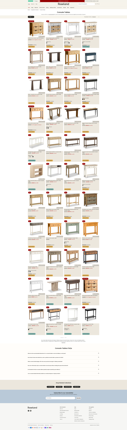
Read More (64, 342)
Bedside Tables (67, 386)
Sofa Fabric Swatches (78, 415)
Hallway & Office (53, 7)
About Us (61, 408)
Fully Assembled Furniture (64, 410)
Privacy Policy (91, 415)
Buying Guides (62, 412)
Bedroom (36, 7)
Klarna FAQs (91, 417)
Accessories (59, 7)
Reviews (61, 415)
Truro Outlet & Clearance (78, 419)
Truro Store (76, 417)
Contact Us (76, 412)
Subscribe (78, 398)
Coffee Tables (50, 386)
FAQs (75, 408)
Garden (64, 7)
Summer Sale (51, 14)
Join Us (61, 419)
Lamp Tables (77, 386)
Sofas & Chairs (42, 7)
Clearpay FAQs (91, 419)
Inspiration (72, 7)
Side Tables (59, 386)
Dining (47, 7)
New (68, 7)
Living (32, 7)
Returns (90, 410)
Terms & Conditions (92, 412)
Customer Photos (63, 417)
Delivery (90, 408)
